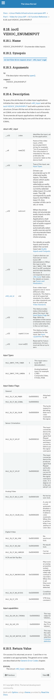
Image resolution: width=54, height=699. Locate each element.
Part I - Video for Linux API (14, 16)
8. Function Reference (38, 16)
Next (45, 675)
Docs (5, 13)
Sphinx (15, 692)
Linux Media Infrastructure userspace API (28, 13)
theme (27, 692)
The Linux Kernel (28, 4)
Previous (11, 675)
